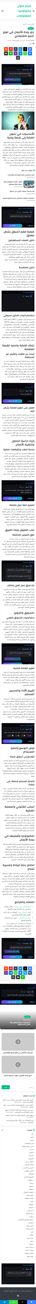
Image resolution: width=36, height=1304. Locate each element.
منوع (31, 1241)
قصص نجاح (30, 1226)
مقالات (31, 1235)
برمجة (31, 1183)
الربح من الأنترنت (28, 1168)
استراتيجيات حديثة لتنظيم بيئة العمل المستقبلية (20, 1023)
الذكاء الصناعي (29, 1164)
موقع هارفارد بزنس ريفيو (23, 906)
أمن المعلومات (28, 1143)
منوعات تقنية (29, 1247)
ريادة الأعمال (29, 1213)
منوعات (31, 1244)
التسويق (30, 1158)
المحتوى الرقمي (28, 1177)
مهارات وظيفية (28, 1253)
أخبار (31, 1137)
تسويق (31, 1186)
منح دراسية (30, 1238)
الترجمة (31, 1155)
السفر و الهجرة (28, 1171)
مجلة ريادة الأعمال (25, 918)
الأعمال (25, 24)
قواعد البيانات (29, 1229)
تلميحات (30, 1207)
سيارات (31, 1216)
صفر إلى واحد (22, 912)
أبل (32, 1134)
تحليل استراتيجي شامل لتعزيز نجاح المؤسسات (21, 175)
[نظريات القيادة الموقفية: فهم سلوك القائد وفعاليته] (28, 184)
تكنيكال (31, 1204)
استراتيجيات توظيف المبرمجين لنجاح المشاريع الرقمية (18, 198)
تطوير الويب (29, 1195)
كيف (32, 1232)
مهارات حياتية (29, 1250)
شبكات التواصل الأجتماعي (25, 1219)
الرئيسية (30, 24)
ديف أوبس (30, 1210)
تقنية (31, 1201)
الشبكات (30, 1174)
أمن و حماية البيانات (27, 1146)
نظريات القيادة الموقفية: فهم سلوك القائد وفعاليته (13, 183)
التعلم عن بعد (29, 1161)
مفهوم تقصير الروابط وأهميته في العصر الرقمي (19, 1115)
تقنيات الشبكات (28, 1198)
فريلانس (30, 1223)
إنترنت (31, 1149)
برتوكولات (30, 1180)
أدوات (31, 1140)
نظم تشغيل (30, 1256)
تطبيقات (30, 1189)
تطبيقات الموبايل (28, 1192)
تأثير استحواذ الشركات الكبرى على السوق (22, 191)
